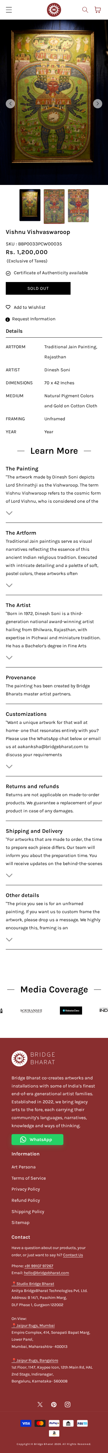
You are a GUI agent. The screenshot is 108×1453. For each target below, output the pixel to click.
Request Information (34, 318)
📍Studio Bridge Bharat (33, 1283)
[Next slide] (97, 103)
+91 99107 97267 (38, 1265)
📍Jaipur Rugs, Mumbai (33, 1325)
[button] (85, 10)
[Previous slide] (10, 103)
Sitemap (20, 1222)
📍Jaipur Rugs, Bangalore (35, 1360)
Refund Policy (26, 1200)
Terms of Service (29, 1178)
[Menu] (9, 10)
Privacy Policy (26, 1189)
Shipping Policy (28, 1211)
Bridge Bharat (43, 1444)
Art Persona (24, 1167)
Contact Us (73, 1255)
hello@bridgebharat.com (46, 1272)
